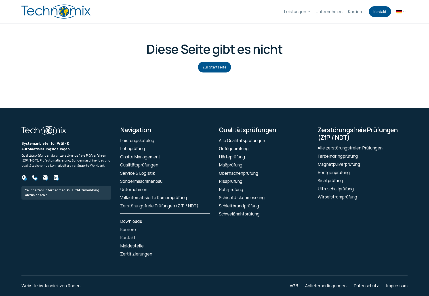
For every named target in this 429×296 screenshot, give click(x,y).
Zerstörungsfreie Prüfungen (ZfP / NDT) (159, 206)
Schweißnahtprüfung (239, 214)
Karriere (356, 12)
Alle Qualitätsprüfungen (242, 140)
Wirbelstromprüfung (337, 197)
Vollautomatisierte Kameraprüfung (153, 197)
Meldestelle (132, 246)
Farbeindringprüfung (338, 156)
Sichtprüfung (330, 180)
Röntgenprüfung (334, 172)
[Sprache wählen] (401, 12)
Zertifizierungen (136, 254)
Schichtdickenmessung (242, 197)
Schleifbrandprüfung (239, 206)
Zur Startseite (214, 67)
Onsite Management (140, 157)
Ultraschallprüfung (336, 189)
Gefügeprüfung (234, 148)
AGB (294, 286)
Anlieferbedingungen (326, 286)
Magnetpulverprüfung (339, 164)
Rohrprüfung (231, 189)
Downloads (131, 221)
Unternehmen (329, 12)
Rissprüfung (230, 181)
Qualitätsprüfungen (139, 165)
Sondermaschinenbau (141, 181)
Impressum (397, 286)
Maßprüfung (230, 165)
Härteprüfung (232, 157)
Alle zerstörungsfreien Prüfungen (350, 148)
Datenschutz (366, 286)
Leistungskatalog (137, 140)
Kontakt (380, 11)
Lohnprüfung (132, 148)
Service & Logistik (137, 173)
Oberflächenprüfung (238, 173)
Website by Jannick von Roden (50, 286)
